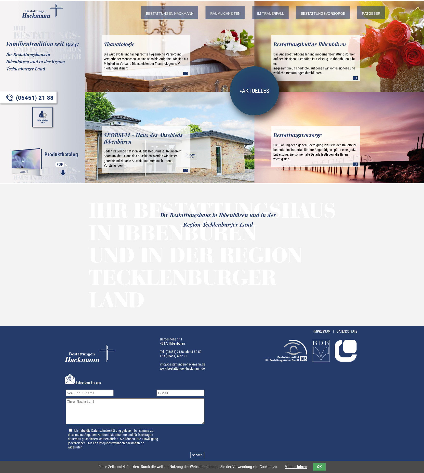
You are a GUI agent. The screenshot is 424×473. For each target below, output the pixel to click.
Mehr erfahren (296, 466)
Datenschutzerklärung (106, 431)
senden (197, 455)
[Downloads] (61, 175)
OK (319, 467)
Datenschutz (347, 331)
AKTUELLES (255, 90)
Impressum (322, 331)
